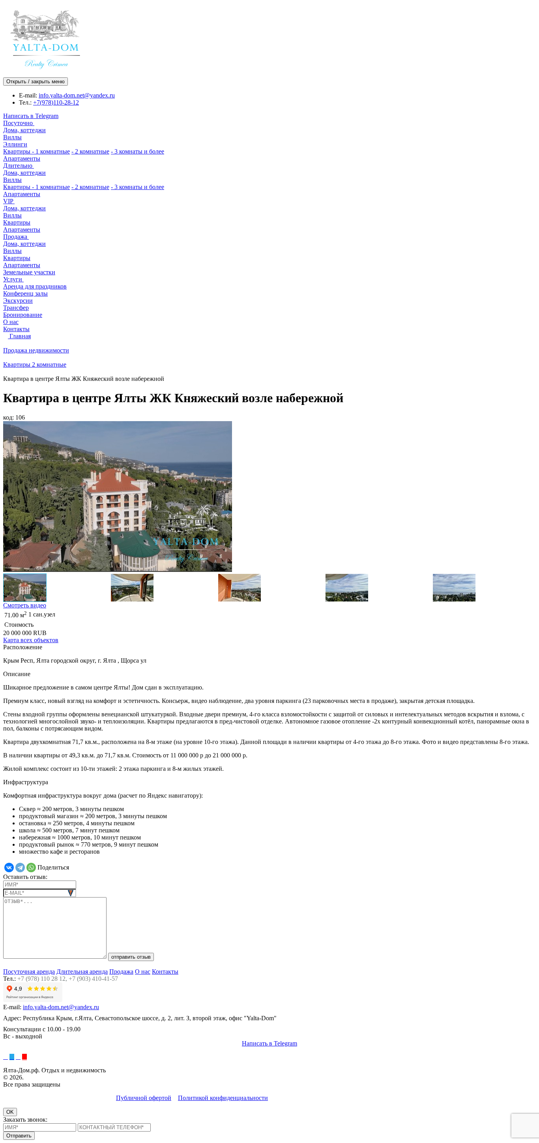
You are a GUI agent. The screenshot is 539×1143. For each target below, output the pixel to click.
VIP (9, 201)
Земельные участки (29, 272)
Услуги (13, 279)
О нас (11, 322)
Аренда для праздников (35, 286)
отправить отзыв (131, 957)
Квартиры (17, 151)
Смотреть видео (24, 605)
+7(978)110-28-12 (56, 102)
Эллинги (15, 144)
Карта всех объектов (30, 640)
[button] (12, 497)
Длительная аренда (82, 971)
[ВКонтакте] (9, 867)
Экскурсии (18, 300)
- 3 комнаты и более (137, 151)
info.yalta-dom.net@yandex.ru (77, 95)
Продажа (16, 236)
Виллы (12, 137)
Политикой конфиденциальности (223, 1097)
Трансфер (16, 307)
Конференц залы (25, 293)
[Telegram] (20, 867)
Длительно (18, 165)
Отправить (19, 1136)
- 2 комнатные (90, 151)
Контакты (16, 329)
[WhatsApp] (31, 867)
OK (10, 1112)
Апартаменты (21, 158)
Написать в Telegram (30, 115)
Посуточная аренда (29, 971)
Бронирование (22, 314)
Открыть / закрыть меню (35, 81)
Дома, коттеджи (24, 130)
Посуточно (18, 123)
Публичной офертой (143, 1097)
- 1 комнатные (51, 151)
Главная (19, 336)
